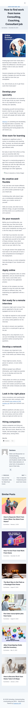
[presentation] (14, 506)
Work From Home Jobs (14, 6)
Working (4, 121)
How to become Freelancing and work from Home (21, 479)
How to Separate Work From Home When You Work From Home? (14, 519)
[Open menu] (24, 3)
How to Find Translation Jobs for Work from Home (7, 480)
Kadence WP (17, 703)
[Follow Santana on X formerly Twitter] (10, 469)
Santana (5, 27)
